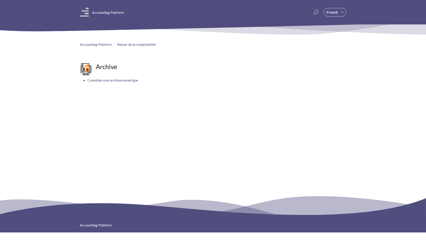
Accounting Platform (96, 44)
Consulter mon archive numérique (112, 80)
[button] (315, 12)
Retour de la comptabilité (136, 44)
